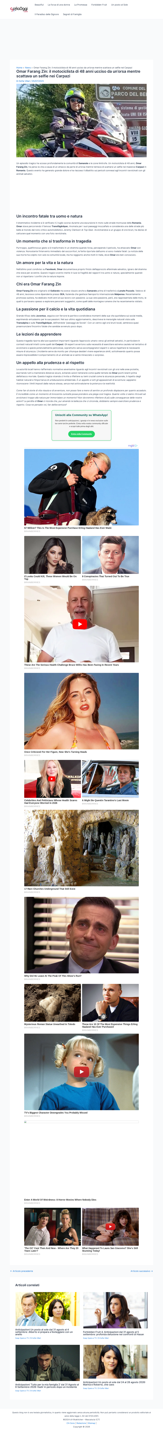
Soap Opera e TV (22, 1338)
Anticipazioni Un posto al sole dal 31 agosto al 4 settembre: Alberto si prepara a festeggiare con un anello (44, 1332)
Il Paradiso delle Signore (47, 14)
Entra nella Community (81, 434)
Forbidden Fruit (99, 4)
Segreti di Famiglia (72, 14)
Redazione (81, 1423)
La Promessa (80, 4)
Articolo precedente (21, 1271)
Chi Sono (71, 1423)
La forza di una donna (59, 4)
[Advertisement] (81, 196)
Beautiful (39, 4)
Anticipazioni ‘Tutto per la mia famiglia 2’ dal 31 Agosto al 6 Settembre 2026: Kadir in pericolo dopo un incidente (47, 1385)
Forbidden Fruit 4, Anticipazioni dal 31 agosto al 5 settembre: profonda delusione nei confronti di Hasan (113, 1333)
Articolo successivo (142, 1271)
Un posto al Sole (119, 4)
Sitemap (91, 1423)
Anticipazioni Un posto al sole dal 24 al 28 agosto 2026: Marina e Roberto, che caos (114, 1383)
